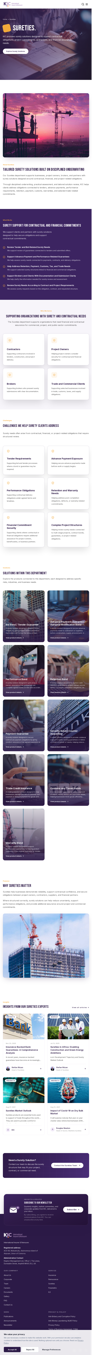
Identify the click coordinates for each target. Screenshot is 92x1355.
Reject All (30, 1349)
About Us (7, 1275)
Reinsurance (53, 1279)
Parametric (52, 1288)
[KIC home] (15, 1235)
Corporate (8, 1279)
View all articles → (80, 1007)
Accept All (12, 1349)
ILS (49, 1292)
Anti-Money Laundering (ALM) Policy (62, 1321)
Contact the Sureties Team (65, 1165)
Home (5, 19)
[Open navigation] (86, 4)
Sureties (51, 1284)
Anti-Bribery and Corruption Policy (61, 1316)
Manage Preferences (51, 1349)
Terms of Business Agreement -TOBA (63, 1329)
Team (6, 1284)
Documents (8, 1292)
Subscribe (72, 1209)
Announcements (10, 1321)
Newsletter (8, 1325)
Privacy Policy (54, 1325)
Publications (8, 1316)
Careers (7, 1288)
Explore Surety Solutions (15, 51)
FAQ (5, 1300)
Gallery (6, 1296)
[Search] (82, 4)
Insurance (52, 1275)
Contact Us (8, 1305)
